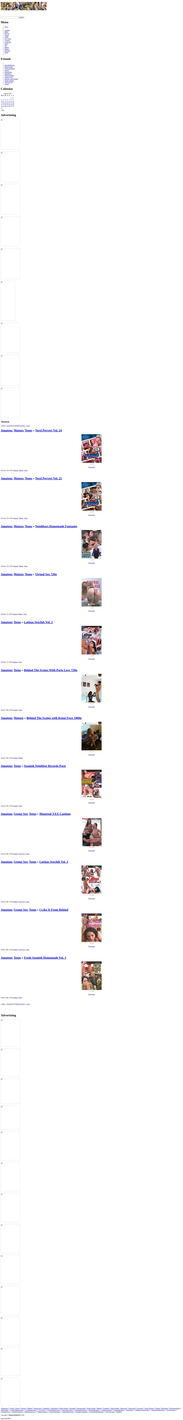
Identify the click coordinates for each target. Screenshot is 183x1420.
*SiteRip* (119, 1412)
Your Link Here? (6, 1418)
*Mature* (99, 1408)
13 (7, 102)
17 (2, 104)
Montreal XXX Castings (55, 813)
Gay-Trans (8, 39)
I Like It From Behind (53, 909)
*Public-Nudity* (64, 1408)
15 (11, 102)
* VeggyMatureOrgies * (17, 1410)
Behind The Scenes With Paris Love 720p (50, 670)
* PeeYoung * (130, 1410)
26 (5, 106)
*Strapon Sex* (37, 1408)
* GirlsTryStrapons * (54, 1412)
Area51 (7, 70)
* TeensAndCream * (67, 1410)
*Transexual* (132, 1408)
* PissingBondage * (119, 1410)
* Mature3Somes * (42, 1412)
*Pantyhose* (165, 1408)
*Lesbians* (105, 1408)
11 (3, 102)
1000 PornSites (9, 75)
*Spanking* (46, 1408)
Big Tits (7, 34)
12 (5, 102)
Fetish (6, 37)
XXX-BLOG (9, 82)
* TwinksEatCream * (31, 1410)
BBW (6, 32)
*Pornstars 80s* (81, 1408)
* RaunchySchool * (107, 1410)
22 (11, 104)
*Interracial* (123, 1408)
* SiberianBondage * (94, 1410)
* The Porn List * (110, 1412)
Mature (7, 47)
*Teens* (17, 1408)
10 (2, 102)
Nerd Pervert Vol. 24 (48, 430)
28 (9, 106)
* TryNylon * (42, 1410)
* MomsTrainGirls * (17, 1412)
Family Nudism (9, 81)
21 (9, 104)
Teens (6, 52)
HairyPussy (8, 74)
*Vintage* (23, 1408)
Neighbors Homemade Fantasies (56, 526)
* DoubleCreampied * (81, 1412)
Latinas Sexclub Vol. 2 (38, 622)
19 (5, 104)
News (6, 27)
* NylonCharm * (171, 1410)
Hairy (6, 44)
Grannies (7, 40)
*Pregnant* (72, 1408)
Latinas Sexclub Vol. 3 (53, 861)
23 (13, 104)
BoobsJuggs (8, 72)
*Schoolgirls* (54, 1408)
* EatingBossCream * (67, 1412)
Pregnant (7, 51)
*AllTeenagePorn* (174, 1408)
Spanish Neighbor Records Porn (45, 766)
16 (13, 102)
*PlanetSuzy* (5, 1408)
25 (3, 106)
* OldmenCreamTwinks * (142, 1410)
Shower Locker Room (11, 79)
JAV (6, 46)
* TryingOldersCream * (53, 1410)
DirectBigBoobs (9, 65)
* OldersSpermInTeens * (157, 1410)
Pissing (7, 49)
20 (7, 104)
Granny (7, 84)
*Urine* (11, 1408)
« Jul (2, 110)
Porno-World (8, 67)
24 (2, 106)
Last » (28, 426)
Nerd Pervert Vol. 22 (48, 478)
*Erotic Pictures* (149, 1408)
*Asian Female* (115, 1408)
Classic (7, 35)
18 (3, 104)
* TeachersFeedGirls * (80, 1410)
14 (9, 102)
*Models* (30, 1408)
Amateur (7, 30)
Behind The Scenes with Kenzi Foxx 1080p (54, 718)
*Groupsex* (140, 1408)
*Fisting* (157, 1408)
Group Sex (8, 42)
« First (3, 426)
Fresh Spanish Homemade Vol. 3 (45, 957)
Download (91, 467)
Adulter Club (8, 77)
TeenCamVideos (10, 69)
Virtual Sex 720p (46, 574)
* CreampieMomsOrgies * (96, 1412)
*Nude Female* (91, 1408)
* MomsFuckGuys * (30, 1412)
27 (7, 106)
